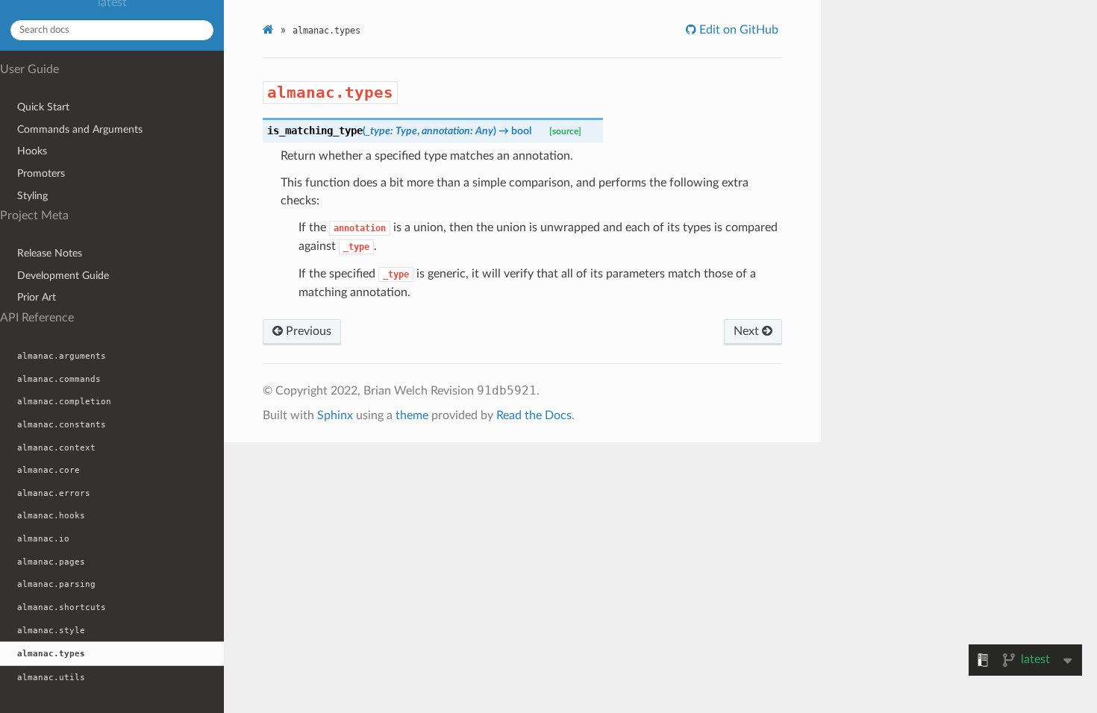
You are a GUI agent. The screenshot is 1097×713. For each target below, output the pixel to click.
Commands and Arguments (80, 129)
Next (748, 331)
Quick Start (43, 107)
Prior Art (36, 297)
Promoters (41, 173)
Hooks (32, 151)
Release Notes (49, 253)
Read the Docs (534, 415)
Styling (32, 195)
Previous (307, 331)
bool (521, 130)
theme (412, 415)
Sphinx (335, 415)
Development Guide (63, 275)
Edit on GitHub (737, 30)
